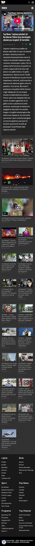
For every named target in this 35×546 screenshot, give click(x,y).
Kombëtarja (5, 487)
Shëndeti (21, 495)
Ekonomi (4, 470)
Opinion (21, 462)
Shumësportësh (6, 503)
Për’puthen (4, 517)
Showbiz (21, 487)
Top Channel (25, 511)
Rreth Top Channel (24, 515)
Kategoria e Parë (6, 492)
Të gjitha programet (7, 528)
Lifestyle (21, 490)
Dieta (20, 498)
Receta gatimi (23, 500)
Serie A (3, 500)
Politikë (3, 462)
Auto (20, 473)
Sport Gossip (5, 506)
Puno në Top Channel (25, 523)
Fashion (21, 492)
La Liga (3, 498)
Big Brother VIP (6, 515)
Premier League (6, 495)
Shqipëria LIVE (5, 520)
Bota (21, 458)
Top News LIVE (5, 478)
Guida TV (4, 531)
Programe (6, 511)
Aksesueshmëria (24, 530)
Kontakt (21, 520)
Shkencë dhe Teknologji (26, 470)
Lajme (4, 458)
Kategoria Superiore (7, 490)
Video (4, 7)
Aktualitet (4, 467)
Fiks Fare (4, 523)
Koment (21, 465)
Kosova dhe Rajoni (24, 467)
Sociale (3, 473)
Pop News (24, 483)
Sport (4, 483)
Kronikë (3, 465)
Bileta (20, 517)
